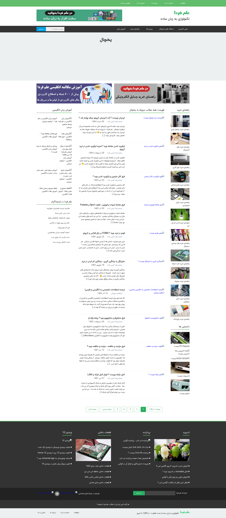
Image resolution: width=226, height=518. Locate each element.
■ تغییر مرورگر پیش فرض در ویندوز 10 (57, 464)
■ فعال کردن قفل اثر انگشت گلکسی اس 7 (173, 482)
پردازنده (146, 433)
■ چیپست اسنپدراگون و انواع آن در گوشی (134, 464)
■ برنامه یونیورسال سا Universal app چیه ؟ (54, 458)
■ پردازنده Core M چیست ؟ (139, 452)
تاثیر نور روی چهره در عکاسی (60, 222)
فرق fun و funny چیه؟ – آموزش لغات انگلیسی (48, 135)
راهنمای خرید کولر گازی (181, 167)
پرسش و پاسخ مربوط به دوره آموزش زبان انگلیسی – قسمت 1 (46, 149)
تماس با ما (141, 3)
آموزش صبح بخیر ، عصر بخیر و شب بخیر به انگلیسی (47, 172)
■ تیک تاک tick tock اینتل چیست (136, 447)
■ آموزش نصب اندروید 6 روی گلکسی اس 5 (173, 466)
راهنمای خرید (135, 29)
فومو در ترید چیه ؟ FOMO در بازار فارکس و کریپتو (104, 233)
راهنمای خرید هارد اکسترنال (183, 148)
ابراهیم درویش (116, 293)
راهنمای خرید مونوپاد (182, 281)
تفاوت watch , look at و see (59, 218)
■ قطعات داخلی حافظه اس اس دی (97, 471)
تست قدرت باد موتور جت (60, 237)
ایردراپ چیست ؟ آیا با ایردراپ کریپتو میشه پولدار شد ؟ (102, 118)
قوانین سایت (125, 3)
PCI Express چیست (182, 346)
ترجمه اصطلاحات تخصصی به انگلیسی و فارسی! (105, 290)
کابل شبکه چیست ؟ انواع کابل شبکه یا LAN (106, 374)
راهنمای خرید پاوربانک (182, 319)
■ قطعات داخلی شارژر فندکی (100, 482)
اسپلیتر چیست (185, 393)
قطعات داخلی (104, 433)
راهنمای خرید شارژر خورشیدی (183, 204)
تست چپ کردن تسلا (62, 213)
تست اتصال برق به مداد (61, 242)
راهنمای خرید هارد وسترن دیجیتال (180, 245)
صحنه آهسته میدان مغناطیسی (58, 232)
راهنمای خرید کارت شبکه (181, 263)
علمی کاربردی (183, 29)
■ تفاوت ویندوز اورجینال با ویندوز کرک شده (55, 447)
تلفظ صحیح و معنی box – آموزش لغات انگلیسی (47, 190)
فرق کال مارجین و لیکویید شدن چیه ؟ (109, 176)
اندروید (186, 433)
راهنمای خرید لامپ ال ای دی (180, 224)
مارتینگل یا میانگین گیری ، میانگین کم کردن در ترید (103, 261)
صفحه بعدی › (106, 409)
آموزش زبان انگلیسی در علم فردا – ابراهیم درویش (47, 120)
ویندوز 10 (67, 433)
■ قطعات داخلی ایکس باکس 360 (98, 477)
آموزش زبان (121, 29)
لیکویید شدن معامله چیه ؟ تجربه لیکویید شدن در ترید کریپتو (102, 148)
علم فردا (182, 13)
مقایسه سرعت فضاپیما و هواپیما (58, 208)
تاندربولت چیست (183, 376)
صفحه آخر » (92, 409)
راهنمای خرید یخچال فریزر (180, 129)
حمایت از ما (169, 3)
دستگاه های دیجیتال (166, 29)
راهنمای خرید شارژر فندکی (180, 185)
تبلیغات (183, 3)
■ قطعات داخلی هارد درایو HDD (98, 466)
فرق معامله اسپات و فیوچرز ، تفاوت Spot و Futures (102, 205)
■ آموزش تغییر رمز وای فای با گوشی (176, 477)
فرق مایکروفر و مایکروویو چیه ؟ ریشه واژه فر (106, 318)
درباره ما (155, 3)
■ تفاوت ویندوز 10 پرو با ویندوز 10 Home (55, 452)
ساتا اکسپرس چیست (182, 352)
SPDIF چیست (176, 358)
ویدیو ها (149, 29)
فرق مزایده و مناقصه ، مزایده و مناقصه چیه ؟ (106, 346)
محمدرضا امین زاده (114, 121)
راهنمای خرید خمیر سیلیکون (183, 300)
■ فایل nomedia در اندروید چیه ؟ (176, 471)
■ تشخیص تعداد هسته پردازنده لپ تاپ (134, 458)
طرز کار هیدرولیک (64, 227)
